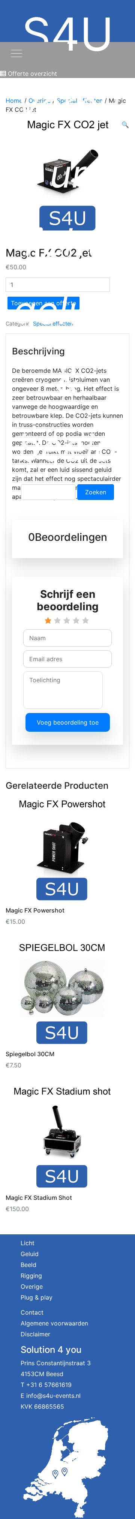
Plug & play (36, 1297)
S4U (67, 238)
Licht (27, 1243)
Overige (32, 1286)
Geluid (30, 1254)
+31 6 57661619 (49, 1384)
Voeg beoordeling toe (68, 722)
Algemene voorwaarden (54, 1323)
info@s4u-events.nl (53, 1395)
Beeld (28, 1264)
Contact (32, 1312)
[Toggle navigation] (16, 52)
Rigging (31, 1275)
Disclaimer (35, 1334)
